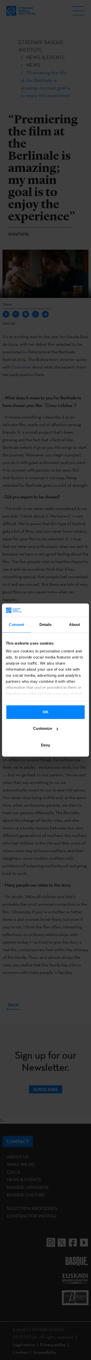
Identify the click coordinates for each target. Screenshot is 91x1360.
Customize (42, 728)
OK (46, 712)
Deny (45, 745)
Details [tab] (45, 624)
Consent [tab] (16, 624)
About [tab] (74, 624)
